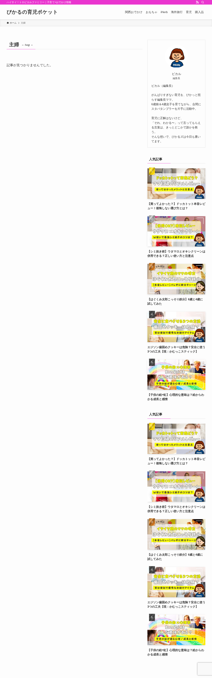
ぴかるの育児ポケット (32, 12)
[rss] (197, 2)
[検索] (202, 2)
